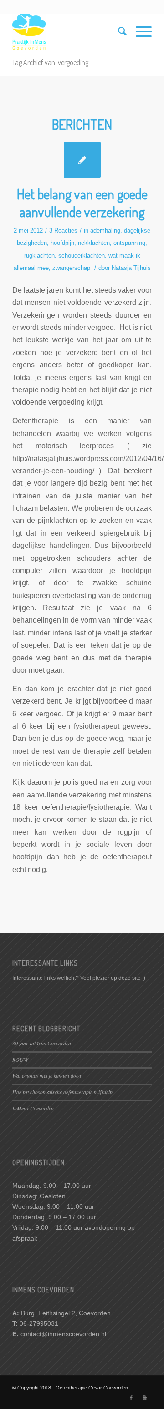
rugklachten (39, 255)
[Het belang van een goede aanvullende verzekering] (82, 160)
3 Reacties (63, 230)
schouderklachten (81, 255)
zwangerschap (71, 267)
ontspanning (129, 242)
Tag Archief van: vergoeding (50, 62)
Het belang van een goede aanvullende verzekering (82, 202)
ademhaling (105, 230)
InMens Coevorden (33, 1108)
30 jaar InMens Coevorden (41, 1043)
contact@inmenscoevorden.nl (63, 1334)
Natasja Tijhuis (131, 267)
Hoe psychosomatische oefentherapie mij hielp (62, 1091)
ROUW (20, 1059)
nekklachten (94, 242)
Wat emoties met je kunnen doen (46, 1075)
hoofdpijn (62, 242)
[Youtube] (145, 1397)
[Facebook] (131, 1397)
